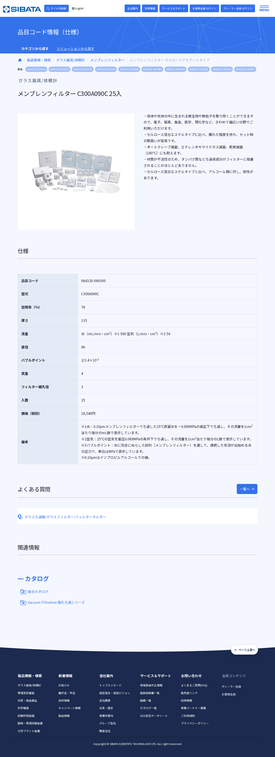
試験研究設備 (26, 716)
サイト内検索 (58, 8)
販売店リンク (189, 693)
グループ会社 (107, 723)
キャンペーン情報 (69, 708)
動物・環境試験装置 (30, 723)
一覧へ (245, 488)
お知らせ (64, 685)
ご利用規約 (188, 716)
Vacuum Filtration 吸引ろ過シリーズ (56, 602)
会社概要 (104, 700)
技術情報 (64, 700)
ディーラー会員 (231, 686)
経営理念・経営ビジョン (114, 693)
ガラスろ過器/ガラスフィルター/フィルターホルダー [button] (62, 516)
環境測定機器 (26, 693)
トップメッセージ (110, 685)
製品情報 (64, 716)
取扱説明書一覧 (150, 693)
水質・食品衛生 (27, 700)
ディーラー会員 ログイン (237, 8)
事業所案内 (106, 716)
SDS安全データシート (154, 716)
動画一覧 (145, 700)
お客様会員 (229, 694)
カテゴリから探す (35, 48)
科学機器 (23, 708)
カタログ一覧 (148, 708)
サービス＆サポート (173, 8)
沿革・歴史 (106, 708)
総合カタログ (38, 591)
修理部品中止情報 (151, 685)
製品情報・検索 (39, 59)
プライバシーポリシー (195, 723)
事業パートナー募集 (193, 708)
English (79, 8)
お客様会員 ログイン (204, 8)
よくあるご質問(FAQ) (194, 685)
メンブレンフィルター (107, 59)
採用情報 (150, 8)
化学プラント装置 (29, 731)
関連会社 (104, 731)
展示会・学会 (66, 693)
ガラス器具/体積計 (70, 59)
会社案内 (132, 8)
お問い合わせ (191, 675)
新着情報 (65, 675)
